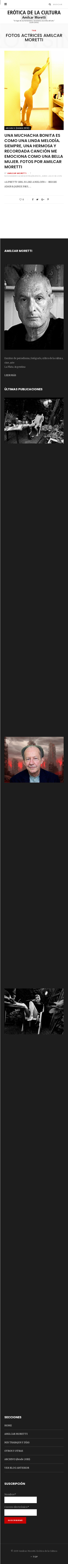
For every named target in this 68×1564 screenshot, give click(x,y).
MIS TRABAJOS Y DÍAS (16, 1442)
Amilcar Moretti (16, 173)
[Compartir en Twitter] (37, 199)
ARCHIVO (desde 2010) (18, 128)
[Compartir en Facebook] (32, 199)
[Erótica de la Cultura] (34, 16)
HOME (8, 1425)
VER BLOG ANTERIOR (16, 1467)
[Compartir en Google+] (42, 199)
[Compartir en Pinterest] (48, 199)
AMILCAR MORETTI (16, 1433)
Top (35, 1556)
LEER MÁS (10, 375)
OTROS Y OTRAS (13, 1450)
